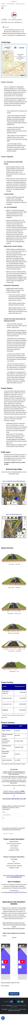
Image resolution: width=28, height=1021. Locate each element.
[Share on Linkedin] (18, 1002)
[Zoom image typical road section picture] (14, 558)
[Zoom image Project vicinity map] (14, 60)
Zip (3, 817)
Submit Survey (14, 994)
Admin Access (11, 1010)
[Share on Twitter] (15, 1002)
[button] (2, 1018)
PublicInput (9, 1005)
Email (3, 812)
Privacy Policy (4, 1009)
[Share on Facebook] (11, 1002)
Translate (6, 27)
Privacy (20, 1009)
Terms (24, 1009)
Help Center (17, 1010)
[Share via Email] (22, 1002)
